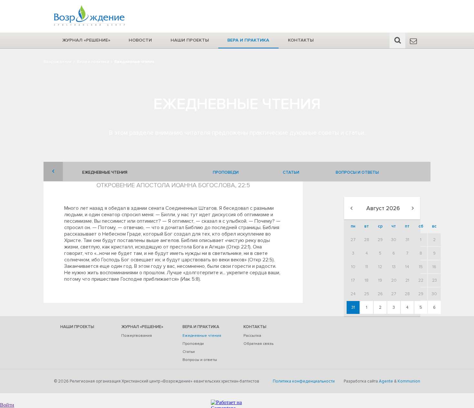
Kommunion (409, 381)
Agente (386, 381)
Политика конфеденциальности (304, 381)
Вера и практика (248, 40)
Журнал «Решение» (86, 40)
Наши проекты (190, 40)
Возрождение (58, 61)
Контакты (301, 40)
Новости (140, 40)
